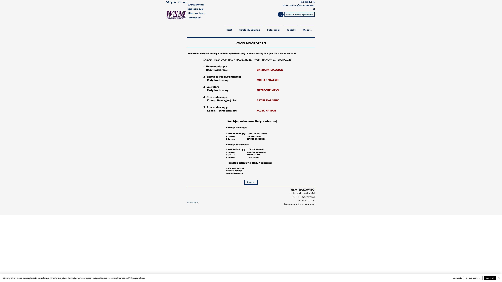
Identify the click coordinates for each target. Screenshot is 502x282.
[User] (281, 14)
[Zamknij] (498, 278)
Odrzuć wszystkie (473, 278)
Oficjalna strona (176, 2)
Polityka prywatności (136, 278)
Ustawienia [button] (457, 278)
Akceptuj (490, 278)
